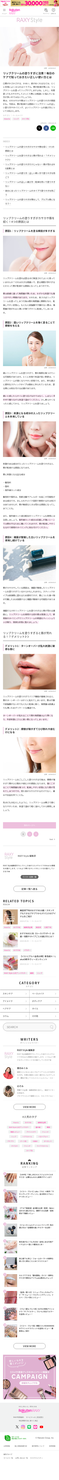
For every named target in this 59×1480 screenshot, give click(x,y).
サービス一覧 (8, 1458)
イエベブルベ (43, 1136)
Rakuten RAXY (15, 11)
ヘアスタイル (27, 1136)
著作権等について (38, 1446)
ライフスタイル (42, 1146)
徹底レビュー (15, 1132)
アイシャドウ (31, 1132)
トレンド (45, 1132)
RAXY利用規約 (18, 1417)
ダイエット (48, 1141)
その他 (35, 1016)
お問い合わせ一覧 (21, 1458)
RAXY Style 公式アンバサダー (15, 973)
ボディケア (37, 1001)
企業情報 (7, 1446)
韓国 (32, 973)
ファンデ (27, 1146)
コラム (6, 1016)
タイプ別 (25, 119)
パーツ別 (23, 1141)
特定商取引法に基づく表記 (28, 1421)
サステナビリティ (36, 1458)
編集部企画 (28, 927)
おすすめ (16, 927)
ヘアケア (7, 1008)
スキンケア (8, 993)
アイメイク (8, 1001)
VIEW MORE (29, 1107)
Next (52, 839)
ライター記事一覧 (29, 877)
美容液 (38, 927)
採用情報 (52, 1446)
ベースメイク (17, 115)
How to (7, 119)
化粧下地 (47, 927)
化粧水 (35, 1141)
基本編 (38, 1127)
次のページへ (29, 825)
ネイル (35, 1008)
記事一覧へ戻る (29, 889)
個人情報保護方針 (21, 1446)
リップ (16, 119)
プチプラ (10, 1141)
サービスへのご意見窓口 (34, 1417)
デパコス (14, 1146)
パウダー (27, 950)
